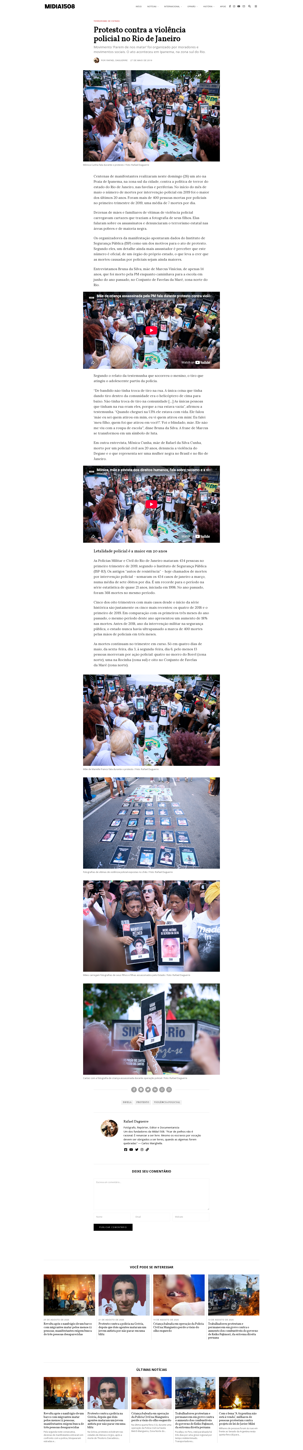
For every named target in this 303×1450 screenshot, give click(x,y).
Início (139, 6)
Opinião (191, 6)
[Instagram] (234, 6)
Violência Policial (167, 1102)
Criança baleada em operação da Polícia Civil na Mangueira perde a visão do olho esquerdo (178, 1327)
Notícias (151, 6)
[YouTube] (239, 6)
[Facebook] (230, 6)
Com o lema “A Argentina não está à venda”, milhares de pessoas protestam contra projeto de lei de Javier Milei (238, 1419)
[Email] (244, 6)
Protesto (142, 1102)
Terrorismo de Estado (107, 21)
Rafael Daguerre (136, 1121)
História (207, 6)
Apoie (223, 6)
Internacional (172, 6)
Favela (127, 1102)
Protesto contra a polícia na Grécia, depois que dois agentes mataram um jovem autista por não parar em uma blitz (122, 1329)
